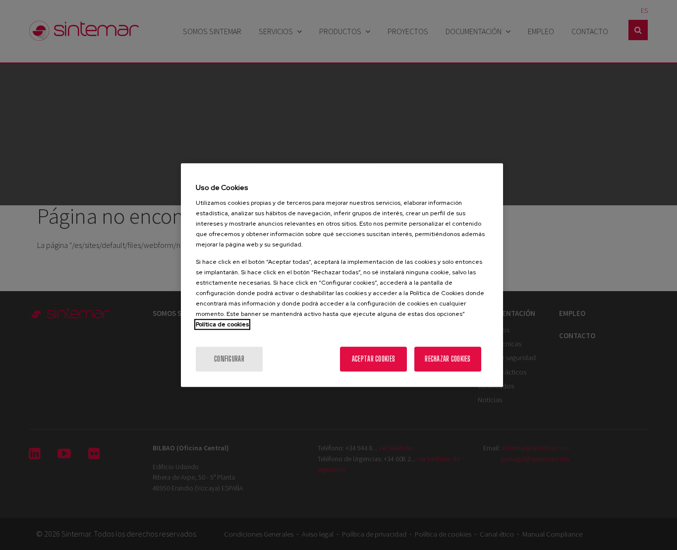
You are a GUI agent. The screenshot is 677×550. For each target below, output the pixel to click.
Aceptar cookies (373, 359)
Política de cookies (222, 324)
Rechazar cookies (447, 359)
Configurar (229, 359)
